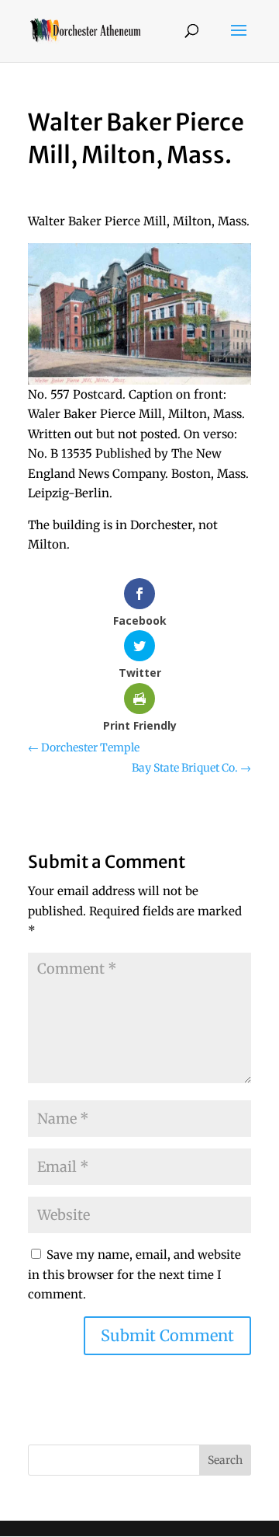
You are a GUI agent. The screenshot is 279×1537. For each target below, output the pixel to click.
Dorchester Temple (84, 748)
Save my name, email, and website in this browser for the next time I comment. (134, 1274)
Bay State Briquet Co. (191, 768)
